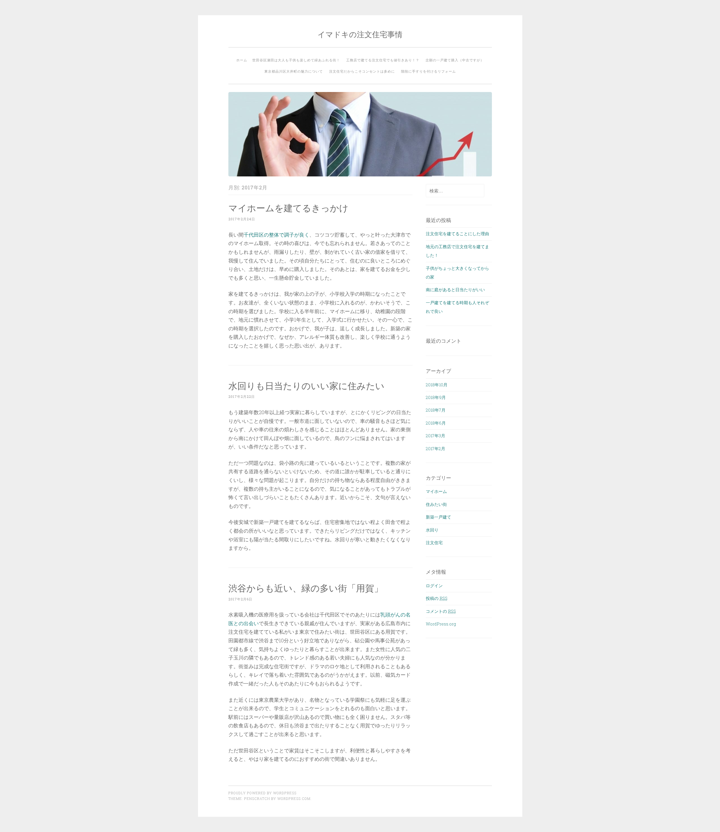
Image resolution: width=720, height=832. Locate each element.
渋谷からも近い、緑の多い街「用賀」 (305, 588)
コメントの (441, 611)
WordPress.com (293, 798)
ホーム (241, 60)
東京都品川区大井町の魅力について (293, 71)
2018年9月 (436, 397)
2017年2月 (435, 448)
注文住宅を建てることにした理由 (457, 233)
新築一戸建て (438, 517)
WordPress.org (441, 624)
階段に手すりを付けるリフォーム (428, 71)
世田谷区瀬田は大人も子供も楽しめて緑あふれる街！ (296, 60)
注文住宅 (434, 542)
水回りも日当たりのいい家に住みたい (306, 386)
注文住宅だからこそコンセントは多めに (362, 71)
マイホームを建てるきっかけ (288, 208)
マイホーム (436, 491)
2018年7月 (436, 410)
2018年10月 (436, 384)
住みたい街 (436, 504)
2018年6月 (436, 423)
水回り (432, 530)
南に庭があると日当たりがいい (455, 289)
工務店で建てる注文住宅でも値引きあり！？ (382, 60)
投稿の (436, 598)
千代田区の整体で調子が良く (276, 234)
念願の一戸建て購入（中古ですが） (455, 60)
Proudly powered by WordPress (262, 793)
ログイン (434, 585)
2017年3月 (435, 435)
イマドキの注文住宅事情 (360, 34)
